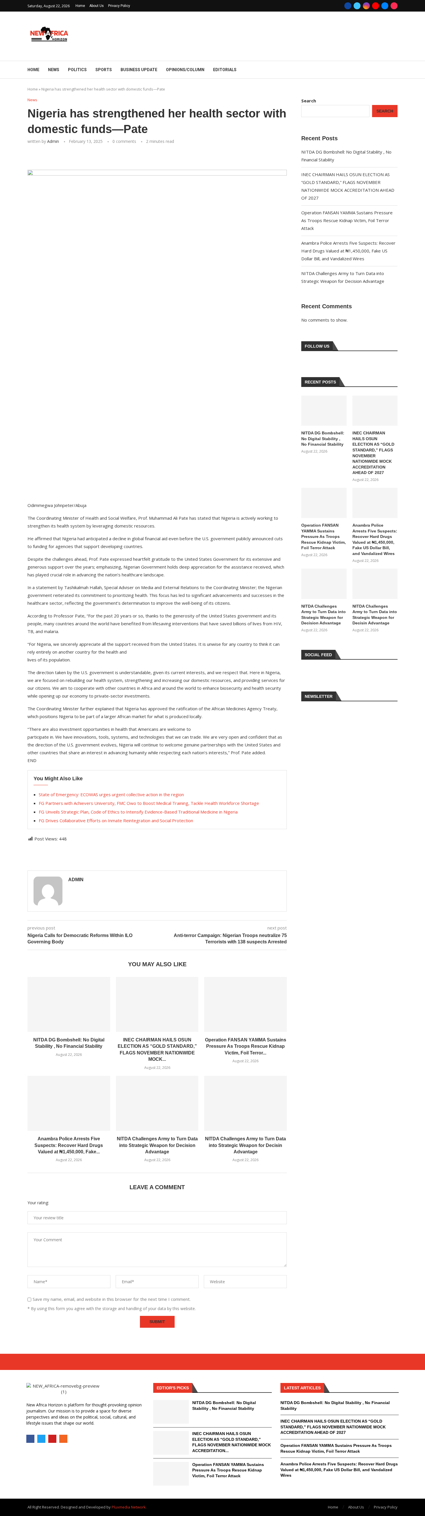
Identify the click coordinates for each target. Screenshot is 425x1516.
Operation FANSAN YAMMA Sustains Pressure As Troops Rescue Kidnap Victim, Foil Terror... (245, 1046)
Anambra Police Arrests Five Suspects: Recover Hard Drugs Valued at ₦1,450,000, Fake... (68, 1145)
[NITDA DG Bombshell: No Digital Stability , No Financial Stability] (68, 1004)
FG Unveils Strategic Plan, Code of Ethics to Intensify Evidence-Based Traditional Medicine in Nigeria (138, 812)
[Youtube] (375, 5)
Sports (103, 69)
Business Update (139, 69)
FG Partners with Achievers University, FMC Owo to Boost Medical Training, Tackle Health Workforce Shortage (149, 803)
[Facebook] (347, 5)
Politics (77, 69)
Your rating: (38, 1202)
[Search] (395, 70)
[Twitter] (357, 5)
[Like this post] (68, 157)
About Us (96, 6)
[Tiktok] (394, 5)
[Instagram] (366, 5)
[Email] (384, 5)
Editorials (224, 69)
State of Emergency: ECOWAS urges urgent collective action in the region (111, 794)
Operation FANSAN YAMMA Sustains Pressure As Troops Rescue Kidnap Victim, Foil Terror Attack (347, 220)
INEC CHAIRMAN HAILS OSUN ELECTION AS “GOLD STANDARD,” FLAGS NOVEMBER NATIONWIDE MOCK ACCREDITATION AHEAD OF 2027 (373, 453)
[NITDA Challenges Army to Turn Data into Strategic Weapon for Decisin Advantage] (245, 1103)
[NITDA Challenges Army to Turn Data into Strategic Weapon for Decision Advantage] (157, 1103)
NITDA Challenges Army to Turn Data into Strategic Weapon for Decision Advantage (157, 1145)
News (53, 69)
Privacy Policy (119, 6)
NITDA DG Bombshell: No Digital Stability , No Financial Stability (322, 439)
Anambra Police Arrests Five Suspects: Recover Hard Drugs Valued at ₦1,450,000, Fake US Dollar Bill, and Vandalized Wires (348, 250)
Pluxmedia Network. (129, 1507)
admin (53, 141)
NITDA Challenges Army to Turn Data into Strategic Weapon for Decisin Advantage (245, 1145)
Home (80, 6)
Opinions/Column (185, 69)
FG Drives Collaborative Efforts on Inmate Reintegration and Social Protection (116, 820)
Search (308, 101)
